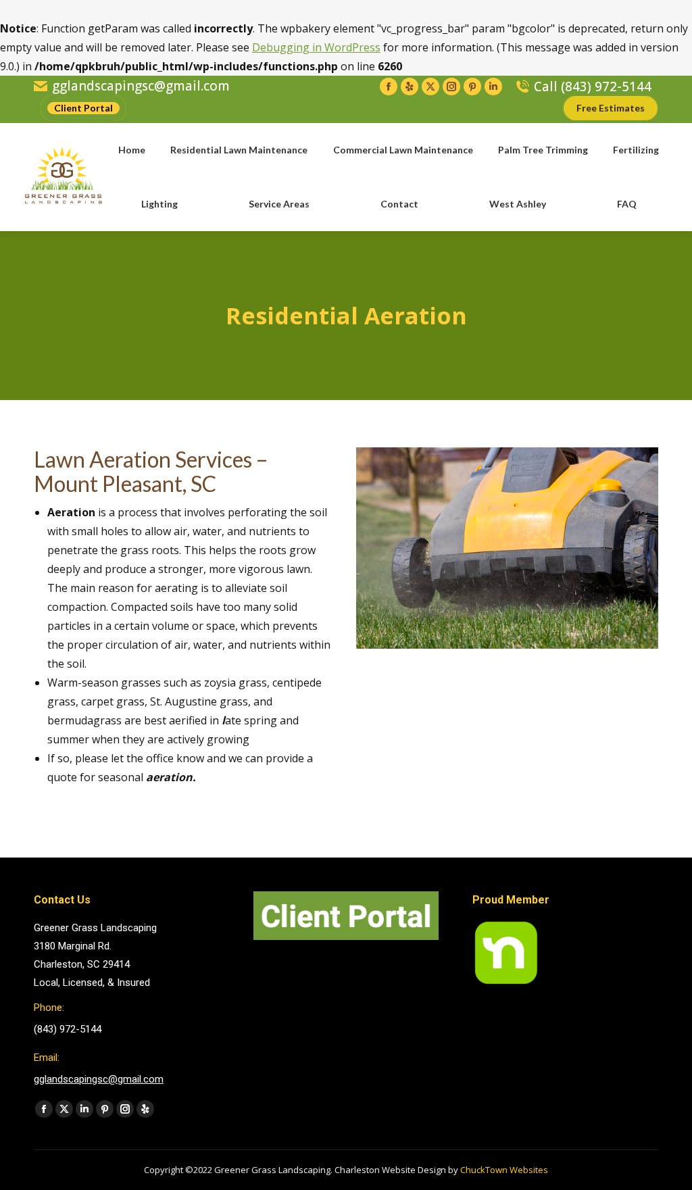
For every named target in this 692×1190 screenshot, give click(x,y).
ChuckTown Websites (504, 1170)
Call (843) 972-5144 (592, 86)
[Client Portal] (346, 937)
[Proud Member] (506, 983)
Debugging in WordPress (316, 47)
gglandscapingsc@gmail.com (141, 86)
